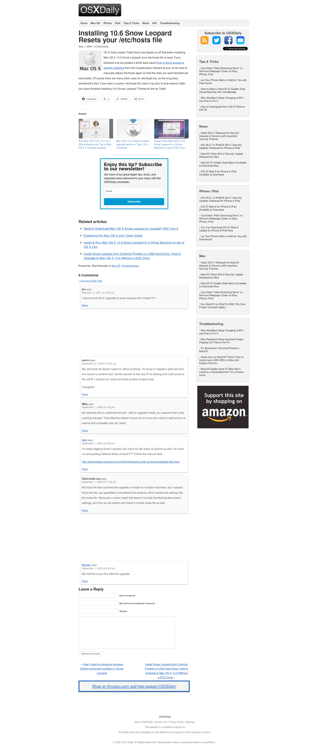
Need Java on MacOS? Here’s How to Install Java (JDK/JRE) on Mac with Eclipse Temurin (221, 360)
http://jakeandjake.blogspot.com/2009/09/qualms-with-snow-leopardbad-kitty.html (130, 462)
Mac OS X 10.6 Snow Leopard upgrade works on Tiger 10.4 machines (132, 144)
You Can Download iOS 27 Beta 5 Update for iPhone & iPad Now (218, 228)
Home (83, 23)
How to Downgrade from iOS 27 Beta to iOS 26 (222, 108)
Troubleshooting (170, 23)
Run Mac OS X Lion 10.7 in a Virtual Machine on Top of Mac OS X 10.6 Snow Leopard (95, 144)
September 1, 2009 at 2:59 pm (98, 443)
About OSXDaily (144, 722)
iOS (154, 23)
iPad (117, 23)
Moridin (86, 565)
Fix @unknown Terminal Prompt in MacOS (219, 349)
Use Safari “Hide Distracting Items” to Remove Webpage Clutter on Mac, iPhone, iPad (220, 71)
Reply (85, 305)
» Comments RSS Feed (90, 280)
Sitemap (190, 722)
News (145, 23)
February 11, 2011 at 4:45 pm (98, 292)
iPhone (107, 23)
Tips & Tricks (131, 23)
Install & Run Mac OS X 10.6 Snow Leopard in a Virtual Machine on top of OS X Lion (169, 144)
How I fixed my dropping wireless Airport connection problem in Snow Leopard (102, 668)
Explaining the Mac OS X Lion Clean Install (113, 235)
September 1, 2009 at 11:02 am (99, 481)
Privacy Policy (176, 722)
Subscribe (134, 201)
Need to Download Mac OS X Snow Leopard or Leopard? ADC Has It (131, 228)
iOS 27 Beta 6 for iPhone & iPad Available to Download (217, 173)
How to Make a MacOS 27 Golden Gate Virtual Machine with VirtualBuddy (222, 90)
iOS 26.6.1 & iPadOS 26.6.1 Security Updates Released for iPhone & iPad (220, 146)
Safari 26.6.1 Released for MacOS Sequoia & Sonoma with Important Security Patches (219, 136)
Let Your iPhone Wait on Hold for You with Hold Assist (223, 81)
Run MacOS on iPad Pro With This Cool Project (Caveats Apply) (222, 305)
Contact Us (161, 722)
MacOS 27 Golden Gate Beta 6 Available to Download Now (222, 164)
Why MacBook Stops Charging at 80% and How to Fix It (221, 99)
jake (84, 440)
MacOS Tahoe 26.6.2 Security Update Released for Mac (221, 155)
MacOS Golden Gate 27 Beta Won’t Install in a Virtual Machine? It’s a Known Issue (221, 372)
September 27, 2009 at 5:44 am (99, 363)
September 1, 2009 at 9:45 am (98, 568)
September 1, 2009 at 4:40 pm (98, 407)
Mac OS (95, 23)
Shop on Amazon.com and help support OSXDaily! (134, 686)
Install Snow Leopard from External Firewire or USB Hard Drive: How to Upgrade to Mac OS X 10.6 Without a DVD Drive (132, 256)
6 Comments (101, 46)
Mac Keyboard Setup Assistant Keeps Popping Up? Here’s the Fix (221, 340)
